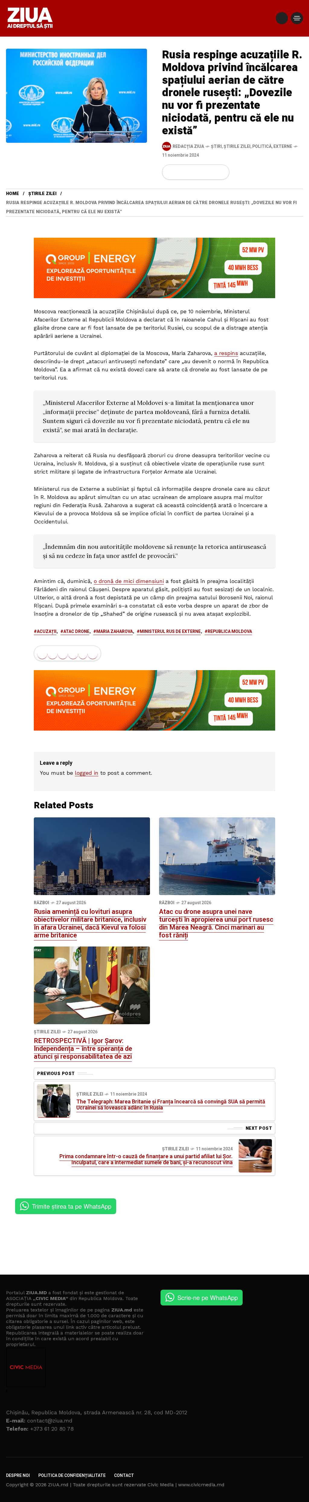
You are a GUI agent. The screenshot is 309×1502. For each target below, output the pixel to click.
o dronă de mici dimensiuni (129, 581)
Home (12, 194)
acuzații (46, 631)
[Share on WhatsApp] (191, 172)
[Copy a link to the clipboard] (221, 172)
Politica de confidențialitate (72, 1475)
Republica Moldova (230, 631)
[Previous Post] (53, 1101)
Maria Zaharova (114, 631)
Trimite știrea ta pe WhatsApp (71, 1206)
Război (41, 903)
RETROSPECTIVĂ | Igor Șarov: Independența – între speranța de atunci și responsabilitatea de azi (83, 1048)
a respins (226, 353)
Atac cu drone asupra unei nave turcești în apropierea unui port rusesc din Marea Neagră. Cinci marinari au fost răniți (216, 923)
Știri (216, 146)
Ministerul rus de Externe (170, 631)
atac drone (76, 631)
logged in (86, 773)
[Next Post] (255, 1155)
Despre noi (18, 1475)
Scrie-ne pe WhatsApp (207, 1297)
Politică (262, 146)
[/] (282, 18)
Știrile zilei (237, 146)
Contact (124, 1475)
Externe (282, 146)
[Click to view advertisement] (154, 267)
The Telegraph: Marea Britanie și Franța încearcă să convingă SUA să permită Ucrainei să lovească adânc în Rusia (170, 1105)
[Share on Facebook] (170, 172)
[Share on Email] (211, 172)
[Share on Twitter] (181, 172)
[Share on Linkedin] (201, 172)
